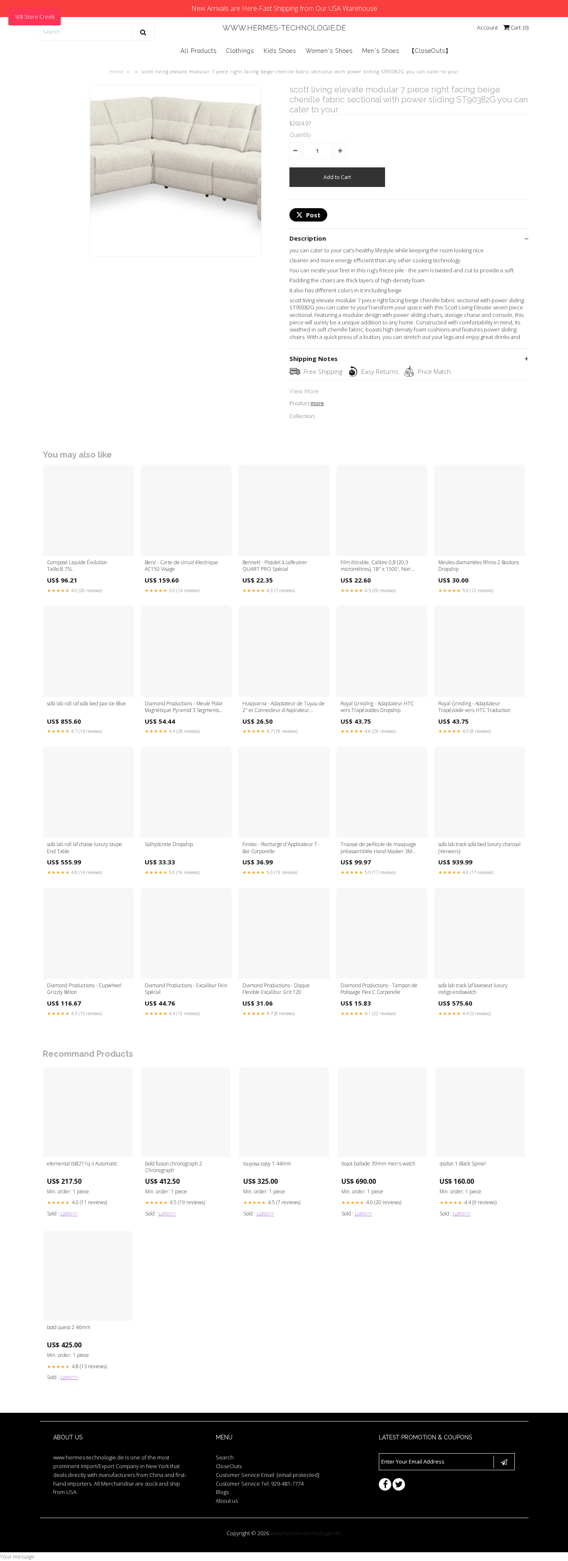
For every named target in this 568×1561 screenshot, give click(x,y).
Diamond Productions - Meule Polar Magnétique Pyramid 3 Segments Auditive (184, 707)
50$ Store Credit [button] (34, 16)
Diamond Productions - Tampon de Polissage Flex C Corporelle (379, 989)
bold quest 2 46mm (69, 1327)
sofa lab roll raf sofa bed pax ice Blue (86, 703)
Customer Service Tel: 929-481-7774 (260, 1483)
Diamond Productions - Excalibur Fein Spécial (186, 989)
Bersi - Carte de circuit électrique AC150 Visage (181, 566)
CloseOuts (229, 1466)
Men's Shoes (380, 50)
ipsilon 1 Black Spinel (463, 1163)
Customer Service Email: (267, 1475)
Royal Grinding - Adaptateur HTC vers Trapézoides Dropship (377, 707)
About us (227, 1500)
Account (487, 27)
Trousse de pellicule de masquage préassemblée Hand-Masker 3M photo (378, 848)
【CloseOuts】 (430, 50)
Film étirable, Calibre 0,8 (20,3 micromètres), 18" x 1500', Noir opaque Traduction (376, 566)
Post (313, 215)
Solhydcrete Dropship (169, 844)
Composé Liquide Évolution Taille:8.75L (77, 566)
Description (307, 238)
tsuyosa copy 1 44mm (267, 1163)
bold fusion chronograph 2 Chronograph (173, 1167)
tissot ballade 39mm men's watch (378, 1163)
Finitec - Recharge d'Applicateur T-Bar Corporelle (280, 847)
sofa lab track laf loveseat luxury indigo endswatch (473, 989)
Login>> (69, 1213)
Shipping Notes (313, 359)
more (317, 403)
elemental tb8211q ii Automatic (82, 1163)
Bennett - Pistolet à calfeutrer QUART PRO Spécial (274, 566)
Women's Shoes (329, 50)
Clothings (240, 50)
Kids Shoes (280, 50)
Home (116, 71)
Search (225, 1457)
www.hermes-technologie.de (284, 27)
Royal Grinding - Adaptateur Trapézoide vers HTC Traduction (474, 707)
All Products (198, 50)
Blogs (222, 1492)
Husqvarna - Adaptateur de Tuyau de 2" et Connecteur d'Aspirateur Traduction (283, 707)
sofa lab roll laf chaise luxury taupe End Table (84, 847)
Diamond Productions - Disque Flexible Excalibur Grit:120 (276, 989)
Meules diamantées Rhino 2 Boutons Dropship (478, 566)
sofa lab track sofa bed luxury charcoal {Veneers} (479, 847)
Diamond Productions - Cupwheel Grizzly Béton (84, 989)
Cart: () (518, 27)
